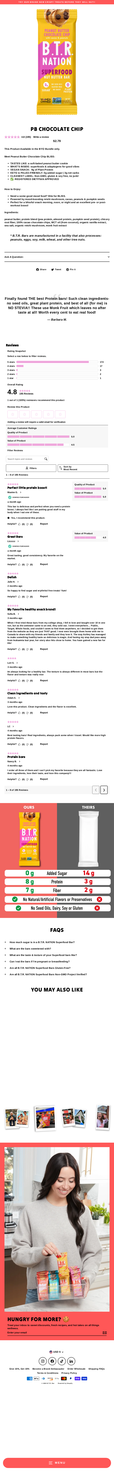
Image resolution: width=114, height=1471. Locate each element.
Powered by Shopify (65, 1383)
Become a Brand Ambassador (48, 1369)
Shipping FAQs (96, 1369)
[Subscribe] (104, 1333)
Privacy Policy (69, 1373)
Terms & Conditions (47, 1373)
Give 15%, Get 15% (19, 1369)
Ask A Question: (14, 257)
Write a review (41, 137)
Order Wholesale (76, 1369)
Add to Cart (39, 1086)
